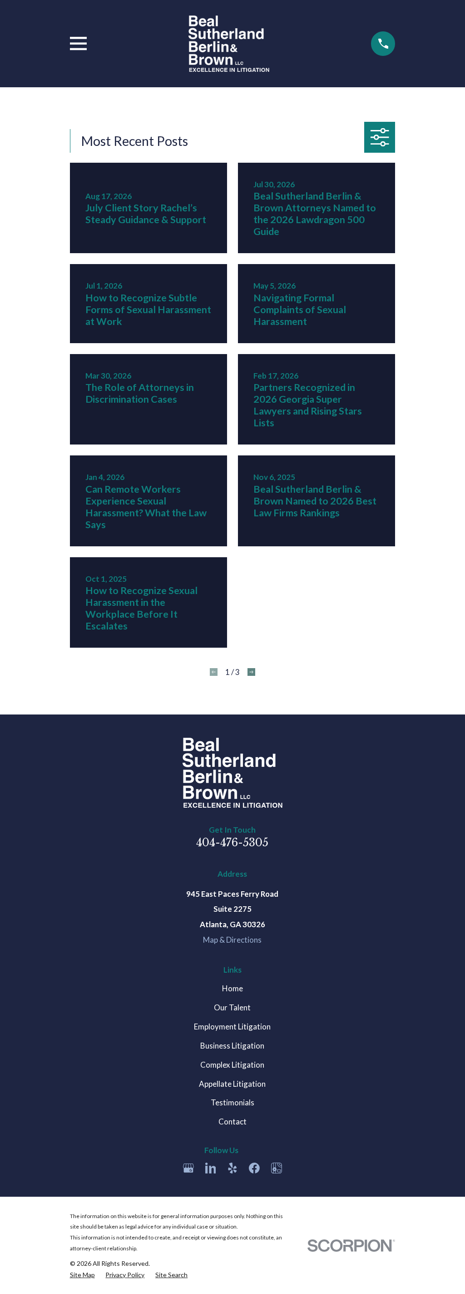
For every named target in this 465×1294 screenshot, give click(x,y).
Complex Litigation (232, 1064)
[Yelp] (232, 1168)
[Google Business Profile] (188, 1168)
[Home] (228, 44)
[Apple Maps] (276, 1168)
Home (232, 988)
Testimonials (232, 1102)
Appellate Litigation (232, 1084)
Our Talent (232, 1007)
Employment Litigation (232, 1026)
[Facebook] (254, 1168)
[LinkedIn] (210, 1168)
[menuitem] (82, 1275)
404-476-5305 (232, 842)
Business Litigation (232, 1045)
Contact (232, 1121)
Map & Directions (232, 939)
